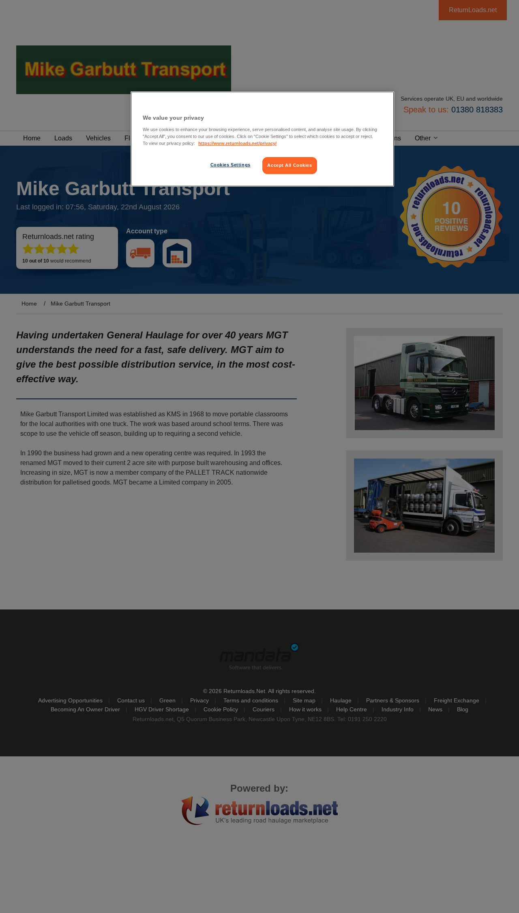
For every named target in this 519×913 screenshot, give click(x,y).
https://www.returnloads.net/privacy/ (237, 143)
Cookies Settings (230, 164)
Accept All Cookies (289, 165)
